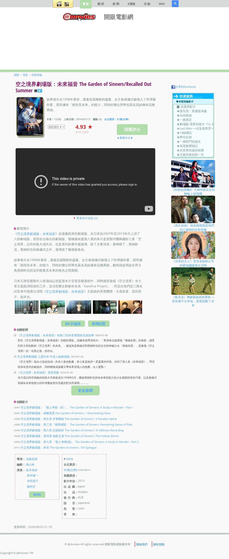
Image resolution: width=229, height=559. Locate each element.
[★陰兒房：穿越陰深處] (193, 111)
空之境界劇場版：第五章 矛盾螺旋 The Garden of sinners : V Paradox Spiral (69, 419)
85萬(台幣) (70, 470)
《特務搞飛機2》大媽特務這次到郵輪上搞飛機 (193, 191)
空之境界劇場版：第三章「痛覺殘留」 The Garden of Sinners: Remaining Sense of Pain (76, 424)
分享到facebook (185, 87)
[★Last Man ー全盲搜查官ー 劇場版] (193, 128)
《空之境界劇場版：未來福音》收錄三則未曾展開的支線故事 (55, 335)
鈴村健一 (32, 475)
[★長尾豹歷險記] (193, 146)
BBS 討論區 (73, 323)
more (37, 494)
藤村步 (31, 486)
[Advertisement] (114, 44)
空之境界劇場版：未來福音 (36, 234)
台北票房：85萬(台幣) (116, 119)
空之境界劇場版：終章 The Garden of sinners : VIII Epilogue (59, 447)
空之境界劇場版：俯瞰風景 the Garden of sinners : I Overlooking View (65, 413)
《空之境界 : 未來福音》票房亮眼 (38, 372)
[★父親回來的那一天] (193, 155)
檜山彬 (30, 464)
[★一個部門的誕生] (193, 141)
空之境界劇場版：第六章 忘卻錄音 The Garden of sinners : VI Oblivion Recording (72, 430)
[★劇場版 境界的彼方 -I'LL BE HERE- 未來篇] (193, 124)
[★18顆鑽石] (193, 133)
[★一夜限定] (193, 120)
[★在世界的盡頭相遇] (193, 150)
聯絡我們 (142, 544)
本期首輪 (36, 75)
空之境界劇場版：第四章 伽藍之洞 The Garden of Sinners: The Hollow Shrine (70, 436)
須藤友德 (31, 459)
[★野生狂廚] (193, 137)
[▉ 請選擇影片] (193, 107)
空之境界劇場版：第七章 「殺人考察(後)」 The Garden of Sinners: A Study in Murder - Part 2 (80, 442)
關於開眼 (159, 544)
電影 (25, 75)
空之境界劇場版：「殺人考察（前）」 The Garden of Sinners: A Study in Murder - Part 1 (77, 407)
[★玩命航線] (193, 115)
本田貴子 (32, 481)
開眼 (16, 75)
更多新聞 (85, 390)
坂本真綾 (31, 470)
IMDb (69, 459)
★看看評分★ (125, 138)
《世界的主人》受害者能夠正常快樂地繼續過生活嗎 (193, 263)
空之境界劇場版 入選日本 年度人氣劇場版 (43, 356)
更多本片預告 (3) (87, 218)
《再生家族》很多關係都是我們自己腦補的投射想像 (193, 227)
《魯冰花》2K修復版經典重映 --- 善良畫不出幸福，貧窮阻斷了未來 (193, 301)
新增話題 (98, 323)
